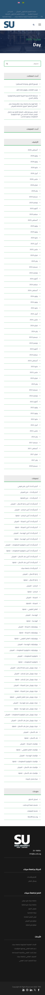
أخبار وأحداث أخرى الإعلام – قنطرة (26, 515)
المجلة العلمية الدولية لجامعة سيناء (26, 16)
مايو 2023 (34, 366)
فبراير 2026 (34, 185)
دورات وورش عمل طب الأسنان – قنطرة (25, 726)
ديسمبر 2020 (33, 466)
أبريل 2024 (34, 313)
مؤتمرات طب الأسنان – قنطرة (28, 773)
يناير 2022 (34, 436)
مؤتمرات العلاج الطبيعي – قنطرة (27, 749)
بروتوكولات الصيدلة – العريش (28, 626)
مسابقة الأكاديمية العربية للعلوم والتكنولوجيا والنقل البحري (23, 97)
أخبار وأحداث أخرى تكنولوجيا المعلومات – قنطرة (22, 550)
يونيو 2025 (34, 231)
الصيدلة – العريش (32, 597)
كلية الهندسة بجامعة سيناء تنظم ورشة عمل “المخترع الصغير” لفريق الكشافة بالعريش (23, 105)
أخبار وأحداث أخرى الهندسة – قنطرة (26, 538)
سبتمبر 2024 (33, 284)
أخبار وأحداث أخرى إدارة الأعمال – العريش (24, 503)
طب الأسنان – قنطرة (31, 738)
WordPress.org (33, 816)
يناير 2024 (34, 331)
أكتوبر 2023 (34, 348)
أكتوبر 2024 (34, 278)
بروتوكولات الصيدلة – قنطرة (28, 632)
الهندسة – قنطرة (32, 620)
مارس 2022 (34, 430)
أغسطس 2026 (33, 149)
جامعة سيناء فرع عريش (29, 900)
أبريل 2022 (34, 425)
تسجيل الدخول (33, 799)
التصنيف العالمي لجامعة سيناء (26, 956)
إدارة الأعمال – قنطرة (31, 579)
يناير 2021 (34, 460)
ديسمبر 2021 (33, 442)
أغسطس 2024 (33, 290)
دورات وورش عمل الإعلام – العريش (26, 673)
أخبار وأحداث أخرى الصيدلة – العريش (26, 521)
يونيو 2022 (34, 413)
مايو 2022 (34, 419)
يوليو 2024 (34, 296)
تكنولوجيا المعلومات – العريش (27, 656)
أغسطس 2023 (33, 360)
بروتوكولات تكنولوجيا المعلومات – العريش (24, 650)
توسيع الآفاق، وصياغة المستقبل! (27, 84)
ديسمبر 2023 (33, 337)
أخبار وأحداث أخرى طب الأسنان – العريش (24, 556)
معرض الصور (32, 908)
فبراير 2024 (34, 325)
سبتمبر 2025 (33, 214)
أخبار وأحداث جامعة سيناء (29, 568)
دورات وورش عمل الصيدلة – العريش (26, 685)
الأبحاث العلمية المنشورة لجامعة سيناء (24, 944)
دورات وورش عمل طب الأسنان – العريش (24, 720)
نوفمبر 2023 (33, 343)
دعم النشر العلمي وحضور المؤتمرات (25, 948)
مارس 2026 (34, 179)
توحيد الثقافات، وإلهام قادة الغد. (27, 89)
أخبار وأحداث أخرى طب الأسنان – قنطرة (25, 562)
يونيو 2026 (34, 161)
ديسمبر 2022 (33, 389)
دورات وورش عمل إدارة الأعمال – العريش (24, 667)
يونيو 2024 (34, 302)
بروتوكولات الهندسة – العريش (28, 644)
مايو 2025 (34, 237)
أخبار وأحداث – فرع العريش (29, 492)
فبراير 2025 (34, 255)
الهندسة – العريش (32, 615)
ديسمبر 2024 (33, 266)
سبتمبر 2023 (33, 354)
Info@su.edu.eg (35, 853)
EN (42, 16)
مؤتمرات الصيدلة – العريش (29, 743)
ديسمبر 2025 (33, 196)
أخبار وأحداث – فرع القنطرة (29, 498)
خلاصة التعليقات (32, 811)
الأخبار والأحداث (31, 877)
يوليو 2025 (34, 226)
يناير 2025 (34, 261)
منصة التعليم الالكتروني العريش (26, 11)
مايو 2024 (34, 307)
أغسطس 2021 (33, 448)
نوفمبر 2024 (33, 272)
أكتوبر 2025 (34, 208)
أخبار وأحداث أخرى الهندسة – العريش (26, 533)
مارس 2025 (34, 249)
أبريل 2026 (34, 173)
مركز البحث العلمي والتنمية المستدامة (24, 952)
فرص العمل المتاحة (30, 916)
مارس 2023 (34, 372)
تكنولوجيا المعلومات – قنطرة (28, 661)
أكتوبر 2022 (34, 401)
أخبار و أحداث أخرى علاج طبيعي (28, 486)
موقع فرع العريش (30, 920)
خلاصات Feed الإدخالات (30, 805)
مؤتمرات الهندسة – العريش (29, 755)
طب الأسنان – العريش (30, 732)
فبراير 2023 (34, 378)
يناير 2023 (34, 384)
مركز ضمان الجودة (32, 778)
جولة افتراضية (6, 16)
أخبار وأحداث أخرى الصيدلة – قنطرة (26, 527)
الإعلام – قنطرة (32, 591)
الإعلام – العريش (32, 585)
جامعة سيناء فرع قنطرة (29, 904)
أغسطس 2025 (33, 220)
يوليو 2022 (34, 407)
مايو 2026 (34, 167)
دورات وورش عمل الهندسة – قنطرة (26, 708)
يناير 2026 (34, 190)
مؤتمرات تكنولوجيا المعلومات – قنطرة (25, 761)
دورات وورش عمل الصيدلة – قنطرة (26, 691)
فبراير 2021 (34, 454)
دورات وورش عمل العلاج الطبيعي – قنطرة (24, 697)
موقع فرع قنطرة (31, 924)
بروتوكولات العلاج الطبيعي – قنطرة (26, 638)
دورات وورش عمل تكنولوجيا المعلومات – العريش (21, 714)
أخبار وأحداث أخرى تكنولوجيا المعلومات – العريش (21, 544)
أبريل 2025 (34, 243)
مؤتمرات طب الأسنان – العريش (27, 767)
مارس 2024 (34, 319)
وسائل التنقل (32, 881)
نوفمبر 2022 (33, 395)
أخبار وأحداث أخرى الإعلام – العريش (26, 509)
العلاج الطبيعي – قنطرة (30, 609)
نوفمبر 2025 (33, 202)
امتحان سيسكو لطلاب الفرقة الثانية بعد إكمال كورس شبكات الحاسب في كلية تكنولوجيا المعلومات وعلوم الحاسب (23, 114)
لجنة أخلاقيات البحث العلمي (27, 960)
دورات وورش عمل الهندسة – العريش (25, 702)
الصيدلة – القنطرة (32, 603)
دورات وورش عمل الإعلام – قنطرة (26, 679)
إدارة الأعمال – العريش (30, 574)
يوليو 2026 (34, 155)
